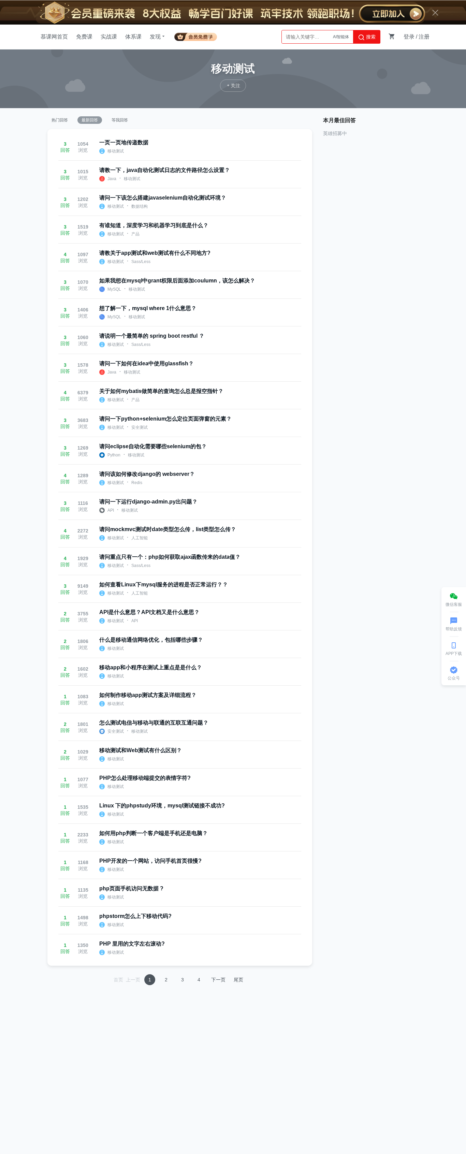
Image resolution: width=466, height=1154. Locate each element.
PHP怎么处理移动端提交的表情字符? (145, 778)
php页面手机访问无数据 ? (131, 888)
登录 (409, 37)
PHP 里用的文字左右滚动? (132, 944)
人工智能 (139, 538)
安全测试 (139, 427)
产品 (135, 234)
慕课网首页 (54, 37)
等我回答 (120, 120)
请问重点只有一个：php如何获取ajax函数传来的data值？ (170, 557)
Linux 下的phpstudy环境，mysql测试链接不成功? (162, 805)
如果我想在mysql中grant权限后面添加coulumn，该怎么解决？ (177, 280)
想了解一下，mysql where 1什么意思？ (147, 308)
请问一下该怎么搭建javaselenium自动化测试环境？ (162, 198)
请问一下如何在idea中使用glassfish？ (146, 363)
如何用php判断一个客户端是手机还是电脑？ (153, 833)
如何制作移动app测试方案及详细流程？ (147, 695)
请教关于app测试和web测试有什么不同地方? (154, 253)
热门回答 (60, 120)
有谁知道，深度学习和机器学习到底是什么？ (153, 225)
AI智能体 (341, 36)
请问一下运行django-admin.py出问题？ (148, 502)
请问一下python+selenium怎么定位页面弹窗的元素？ (165, 419)
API (110, 510)
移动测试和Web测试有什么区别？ (140, 750)
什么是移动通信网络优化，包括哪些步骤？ (151, 640)
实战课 (109, 37)
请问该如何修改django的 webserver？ (147, 474)
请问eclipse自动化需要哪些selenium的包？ (153, 446)
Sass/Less (140, 261)
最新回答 (90, 120)
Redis (136, 482)
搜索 (370, 37)
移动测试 (115, 151)
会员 (195, 36)
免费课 (84, 37)
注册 (424, 37)
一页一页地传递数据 (123, 142)
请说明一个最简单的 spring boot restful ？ (151, 336)
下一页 (218, 979)
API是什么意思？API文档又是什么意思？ (149, 612)
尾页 (238, 979)
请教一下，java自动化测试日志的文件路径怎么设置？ (164, 170)
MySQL (114, 289)
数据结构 (139, 206)
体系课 (133, 37)
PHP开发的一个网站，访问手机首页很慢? (150, 861)
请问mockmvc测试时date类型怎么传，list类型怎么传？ (167, 529)
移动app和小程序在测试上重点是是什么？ (150, 667)
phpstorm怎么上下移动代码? (135, 916)
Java (111, 178)
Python (113, 455)
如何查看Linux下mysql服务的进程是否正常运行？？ (163, 584)
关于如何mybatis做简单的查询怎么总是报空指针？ (161, 391)
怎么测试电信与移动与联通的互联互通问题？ (153, 723)
